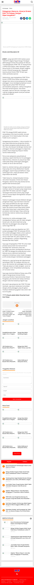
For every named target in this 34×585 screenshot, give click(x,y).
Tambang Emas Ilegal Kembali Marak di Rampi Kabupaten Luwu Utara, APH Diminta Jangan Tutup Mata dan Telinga (18, 478)
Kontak (9, 581)
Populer (9, 461)
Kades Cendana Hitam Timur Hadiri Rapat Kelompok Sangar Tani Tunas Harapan (8, 313)
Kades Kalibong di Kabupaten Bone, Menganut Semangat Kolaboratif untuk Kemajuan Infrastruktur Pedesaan (24, 360)
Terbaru (25, 461)
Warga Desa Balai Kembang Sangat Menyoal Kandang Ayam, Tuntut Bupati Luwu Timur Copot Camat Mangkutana (25, 333)
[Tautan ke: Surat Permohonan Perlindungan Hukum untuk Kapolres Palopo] (6, 523)
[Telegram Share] (27, 18)
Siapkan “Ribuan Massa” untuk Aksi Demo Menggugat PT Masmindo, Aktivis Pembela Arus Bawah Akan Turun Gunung (17, 491)
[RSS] (17, 305)
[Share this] (21, 18)
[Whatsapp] (30, 18)
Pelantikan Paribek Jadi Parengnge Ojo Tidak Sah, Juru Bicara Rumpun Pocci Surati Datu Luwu (18, 510)
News (3, 18)
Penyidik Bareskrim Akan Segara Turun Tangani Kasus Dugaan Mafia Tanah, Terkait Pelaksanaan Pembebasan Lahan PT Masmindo (9, 333)
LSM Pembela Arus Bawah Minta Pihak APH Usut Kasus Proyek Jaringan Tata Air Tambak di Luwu (8, 360)
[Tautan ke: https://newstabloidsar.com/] (31, 519)
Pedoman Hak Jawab (6, 582)
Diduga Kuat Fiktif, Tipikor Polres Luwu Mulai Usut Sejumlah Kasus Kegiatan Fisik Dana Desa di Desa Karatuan (24, 347)
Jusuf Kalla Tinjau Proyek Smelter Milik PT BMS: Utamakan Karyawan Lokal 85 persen (19, 485)
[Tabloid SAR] (17, 2)
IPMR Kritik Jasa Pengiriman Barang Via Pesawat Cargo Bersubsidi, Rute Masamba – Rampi (18, 497)
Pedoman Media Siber (18, 581)
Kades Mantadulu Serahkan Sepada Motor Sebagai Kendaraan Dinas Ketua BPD (25, 313)
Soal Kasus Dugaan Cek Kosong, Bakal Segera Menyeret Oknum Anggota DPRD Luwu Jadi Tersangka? (18, 504)
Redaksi (3, 581)
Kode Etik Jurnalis (18, 582)
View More (17, 453)
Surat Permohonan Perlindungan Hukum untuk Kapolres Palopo (18, 466)
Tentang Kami (22, 579)
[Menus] (2, 2)
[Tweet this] (24, 18)
